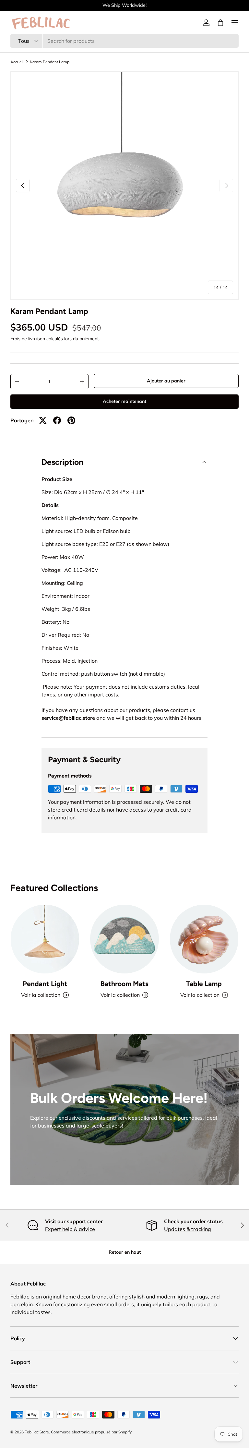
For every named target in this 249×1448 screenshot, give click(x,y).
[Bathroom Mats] (124, 939)
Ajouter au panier (166, 381)
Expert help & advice (70, 1229)
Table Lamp (204, 984)
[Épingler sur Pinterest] (71, 420)
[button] (220, 23)
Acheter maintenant (124, 401)
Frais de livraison (27, 339)
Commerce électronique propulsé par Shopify (91, 1432)
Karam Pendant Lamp (49, 62)
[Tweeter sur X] (43, 420)
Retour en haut (125, 1252)
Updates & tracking (187, 1229)
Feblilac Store (37, 1432)
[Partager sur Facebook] (57, 420)
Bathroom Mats (124, 984)
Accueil (17, 62)
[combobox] (124, 41)
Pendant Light (45, 984)
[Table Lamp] (204, 939)
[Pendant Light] (45, 939)
